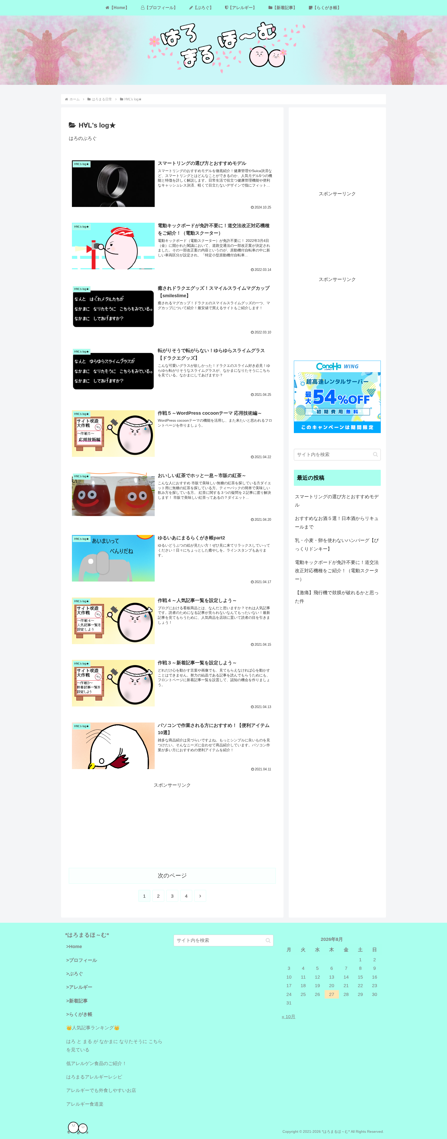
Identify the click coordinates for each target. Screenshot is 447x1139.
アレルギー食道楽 (84, 1104)
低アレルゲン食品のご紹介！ (96, 1063)
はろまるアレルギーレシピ (94, 1077)
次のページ (172, 875)
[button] (375, 454)
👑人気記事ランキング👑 (93, 1027)
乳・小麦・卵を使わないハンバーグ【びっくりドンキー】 (337, 544)
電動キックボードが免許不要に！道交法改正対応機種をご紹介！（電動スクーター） (337, 571)
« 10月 (288, 1016)
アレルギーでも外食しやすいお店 (101, 1090)
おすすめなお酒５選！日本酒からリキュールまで (337, 522)
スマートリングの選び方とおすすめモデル (337, 501)
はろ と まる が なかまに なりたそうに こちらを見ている (114, 1045)
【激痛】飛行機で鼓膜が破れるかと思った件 (337, 597)
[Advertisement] (172, 825)
